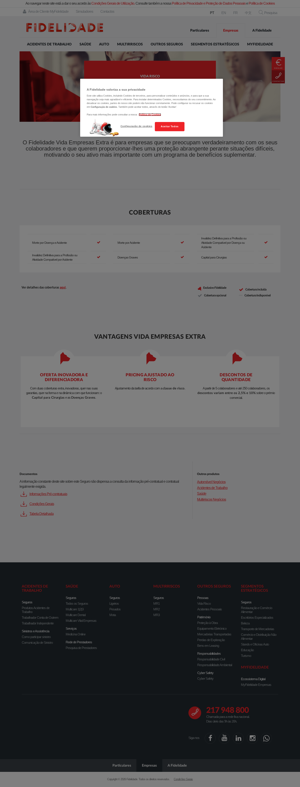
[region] (151, 108)
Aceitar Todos (169, 126)
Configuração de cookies (136, 126)
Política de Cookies (150, 114)
